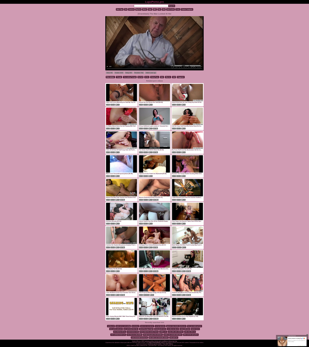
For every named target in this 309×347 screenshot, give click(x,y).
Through (119, 77)
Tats (159, 9)
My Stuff (140, 77)
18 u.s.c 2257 (140, 341)
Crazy (177, 9)
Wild (163, 9)
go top (175, 341)
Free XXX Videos (168, 344)
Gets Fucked (170, 9)
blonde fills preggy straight (146, 329)
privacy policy (149, 341)
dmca (170, 341)
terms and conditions (161, 341)
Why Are (168, 77)
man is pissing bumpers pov (118, 334)
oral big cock (111, 326)
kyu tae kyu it (135, 326)
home (134, 341)
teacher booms (195, 329)
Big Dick (138, 9)
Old (126, 9)
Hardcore (131, 9)
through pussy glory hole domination (153, 334)
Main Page (120, 9)
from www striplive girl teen (194, 326)
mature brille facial (185, 329)
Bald (162, 77)
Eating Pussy (154, 77)
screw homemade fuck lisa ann (139, 337)
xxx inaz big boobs (160, 326)
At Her (147, 77)
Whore (144, 9)
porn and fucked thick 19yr (131, 329)
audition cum (163, 331)
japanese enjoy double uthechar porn (176, 326)
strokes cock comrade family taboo (173, 334)
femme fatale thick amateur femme (149, 331)
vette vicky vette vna (190, 331)
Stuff (174, 77)
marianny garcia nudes (155, 344)
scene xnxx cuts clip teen (147, 326)
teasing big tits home (160, 329)
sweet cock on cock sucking (123, 326)
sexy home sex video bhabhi (134, 334)
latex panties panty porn (116, 329)
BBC (154, 9)
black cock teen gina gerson (191, 334)
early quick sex (174, 337)
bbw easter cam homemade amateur (158, 337)
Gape (150, 9)
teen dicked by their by (119, 331)
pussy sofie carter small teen (175, 331)
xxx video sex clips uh (172, 329)
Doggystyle (181, 77)
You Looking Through (130, 77)
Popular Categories (186, 9)
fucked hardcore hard (132, 331)
